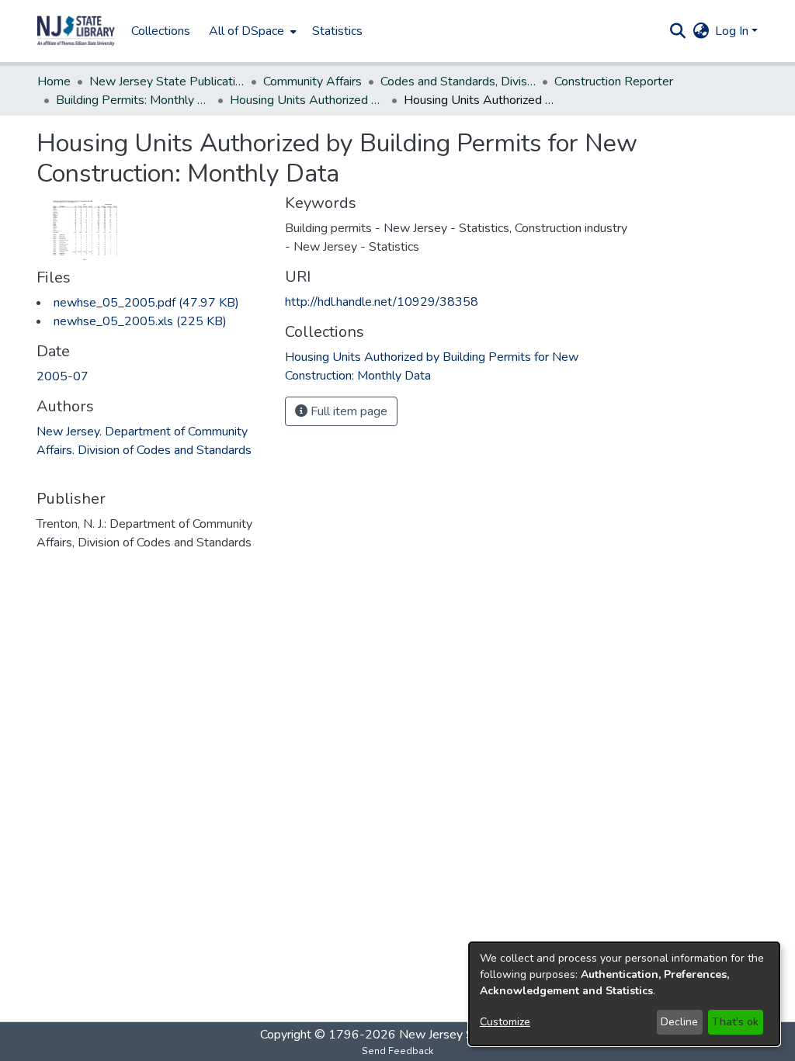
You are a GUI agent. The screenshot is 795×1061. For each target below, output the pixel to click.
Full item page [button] (347, 411)
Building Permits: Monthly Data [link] (133, 100)
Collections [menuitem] (160, 31)
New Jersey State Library (467, 1034)
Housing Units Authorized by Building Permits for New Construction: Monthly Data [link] (307, 100)
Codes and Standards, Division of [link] (458, 81)
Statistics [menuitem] (337, 31)
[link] (146, 302)
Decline (679, 1021)
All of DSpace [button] (246, 31)
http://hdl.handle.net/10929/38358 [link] (381, 301)
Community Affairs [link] (312, 81)
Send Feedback (397, 1051)
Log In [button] (733, 31)
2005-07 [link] (62, 376)
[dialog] (624, 993)
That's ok (735, 1021)
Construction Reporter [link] (613, 81)
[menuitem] (251, 31)
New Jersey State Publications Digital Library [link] (167, 81)
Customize (505, 1021)
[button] (76, 31)
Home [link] (54, 81)
